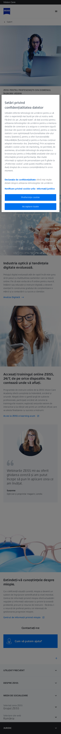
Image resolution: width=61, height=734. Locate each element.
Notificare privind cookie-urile (20, 188)
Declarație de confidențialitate (20, 179)
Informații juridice (46, 188)
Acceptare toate (30, 206)
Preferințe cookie (30, 197)
